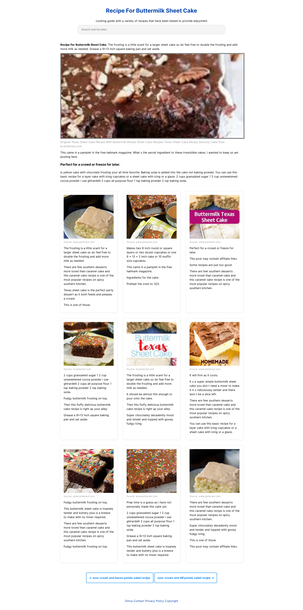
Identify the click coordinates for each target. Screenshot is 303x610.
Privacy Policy (154, 601)
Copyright (171, 601)
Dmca (129, 601)
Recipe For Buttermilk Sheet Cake (151, 10)
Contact (139, 601)
